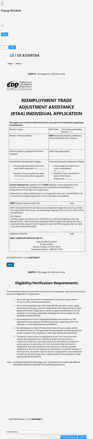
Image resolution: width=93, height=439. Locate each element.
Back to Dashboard (51, 437)
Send (82, 437)
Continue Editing (69, 437)
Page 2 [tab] (19, 63)
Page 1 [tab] (11, 63)
